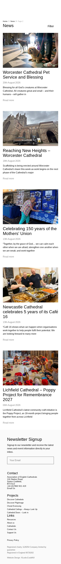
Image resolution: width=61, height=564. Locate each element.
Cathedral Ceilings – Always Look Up (22, 509)
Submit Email (49, 460)
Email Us (11, 488)
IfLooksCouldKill (27, 558)
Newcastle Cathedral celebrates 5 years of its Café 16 (30, 312)
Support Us (11, 533)
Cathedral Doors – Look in (17, 512)
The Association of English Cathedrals (13, 10)
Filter (51, 26)
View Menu (56, 4)
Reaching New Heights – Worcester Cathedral (26, 153)
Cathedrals (11, 526)
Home (5, 21)
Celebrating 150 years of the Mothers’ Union (30, 231)
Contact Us (11, 529)
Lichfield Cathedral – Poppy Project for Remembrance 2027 (29, 395)
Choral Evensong (14, 506)
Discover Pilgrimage (15, 503)
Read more (8, 100)
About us (10, 523)
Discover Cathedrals (15, 499)
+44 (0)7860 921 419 (16, 486)
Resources (11, 519)
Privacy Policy (13, 540)
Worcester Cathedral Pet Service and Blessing (26, 74)
